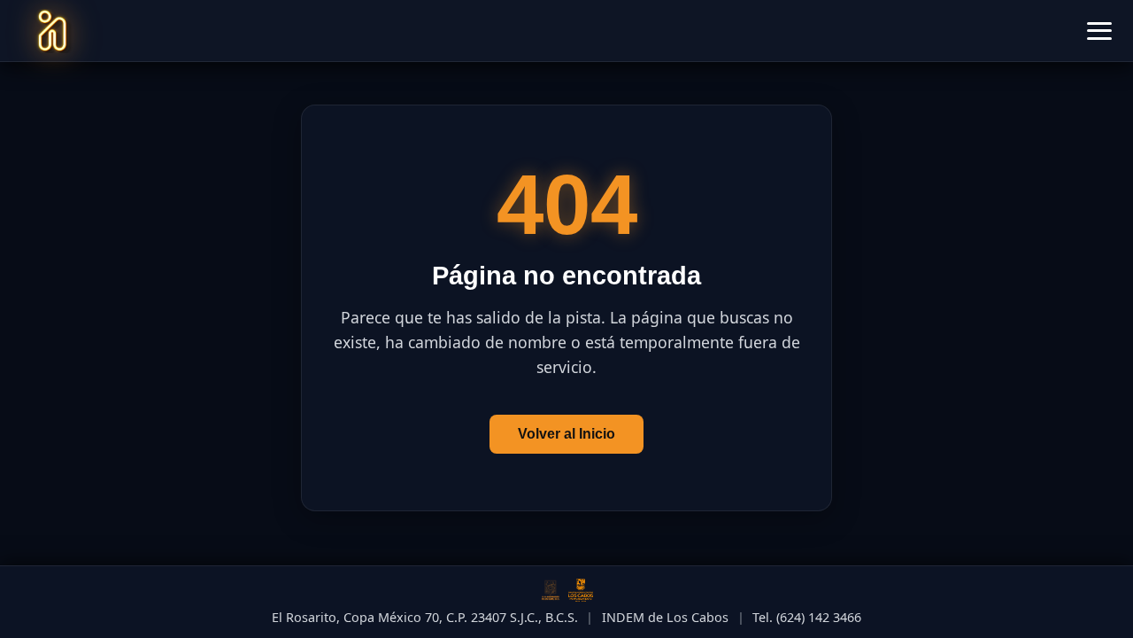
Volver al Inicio (566, 433)
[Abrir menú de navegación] (1099, 31)
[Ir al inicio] (52, 31)
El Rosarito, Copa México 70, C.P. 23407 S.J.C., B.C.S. (425, 617)
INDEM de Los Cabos (665, 617)
